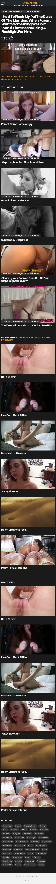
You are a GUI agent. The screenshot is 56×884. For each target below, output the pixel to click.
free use (46, 76)
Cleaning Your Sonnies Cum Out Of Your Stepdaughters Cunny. (25, 279)
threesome (30, 865)
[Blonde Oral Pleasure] (28, 435)
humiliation (20, 79)
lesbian (7, 849)
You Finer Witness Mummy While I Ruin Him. (27, 325)
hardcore (21, 845)
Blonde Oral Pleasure (13, 453)
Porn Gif (30, 3)
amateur (8, 826)
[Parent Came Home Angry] (28, 106)
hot (31, 845)
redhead (8, 861)
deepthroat (32, 76)
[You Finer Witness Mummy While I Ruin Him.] (28, 304)
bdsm (34, 830)
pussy (37, 857)
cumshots (8, 841)
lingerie (19, 849)
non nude (21, 853)
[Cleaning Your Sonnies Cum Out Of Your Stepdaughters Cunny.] (28, 260)
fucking (36, 841)
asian (43, 826)
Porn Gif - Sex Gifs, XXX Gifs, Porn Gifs (21, 120)
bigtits (7, 833)
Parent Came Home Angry (17, 124)
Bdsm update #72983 (14, 529)
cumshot (44, 837)
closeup (20, 837)
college (32, 837)
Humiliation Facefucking (15, 200)
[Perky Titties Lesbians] (28, 550)
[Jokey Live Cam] (28, 474)
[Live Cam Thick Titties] (28, 397)
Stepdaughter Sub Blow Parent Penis (23, 162)
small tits (8, 865)
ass (5, 830)
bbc (25, 830)
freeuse (7, 79)
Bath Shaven (8, 377)
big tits (17, 833)
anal (19, 826)
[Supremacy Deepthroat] (28, 221)
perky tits (42, 853)
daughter (18, 76)
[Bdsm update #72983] (28, 512)
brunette (8, 837)
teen (19, 865)
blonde (28, 833)
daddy (6, 76)
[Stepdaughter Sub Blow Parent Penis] (28, 144)
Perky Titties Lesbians (14, 568)
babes (15, 830)
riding (19, 861)
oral (31, 853)
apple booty (31, 826)
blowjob (39, 833)
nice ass (7, 853)
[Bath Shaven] (28, 359)
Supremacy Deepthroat (15, 240)
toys (42, 865)
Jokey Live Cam (10, 491)
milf (45, 849)
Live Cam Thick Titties (14, 415)
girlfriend (48, 841)
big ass (45, 830)
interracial (42, 845)
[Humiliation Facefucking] (28, 183)
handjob (8, 845)
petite (6, 857)
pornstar (18, 857)
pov (28, 857)
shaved (42, 861)
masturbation (33, 849)
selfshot (30, 861)
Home (28, 881)
